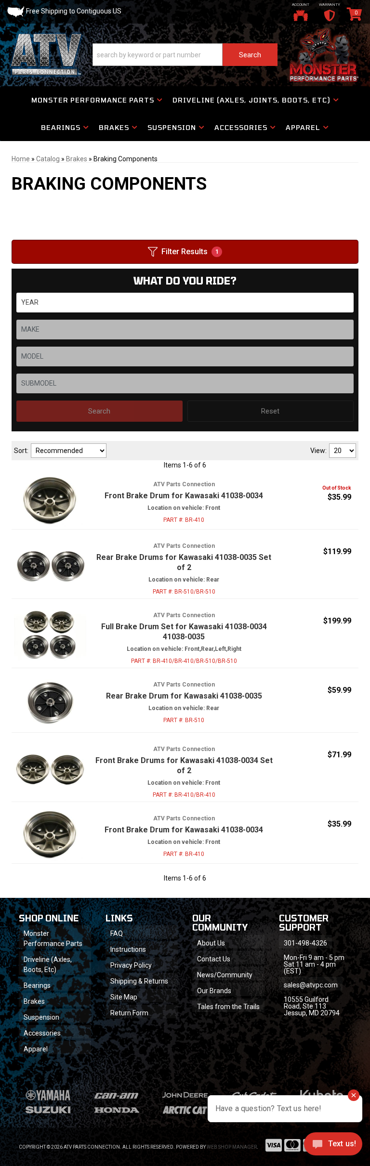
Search (99, 411)
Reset (270, 411)
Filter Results (190, 251)
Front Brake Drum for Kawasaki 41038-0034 (184, 495)
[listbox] (185, 302)
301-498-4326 (305, 943)
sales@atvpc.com (311, 985)
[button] (185, 54)
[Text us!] (333, 1146)
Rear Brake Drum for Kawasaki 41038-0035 (184, 695)
